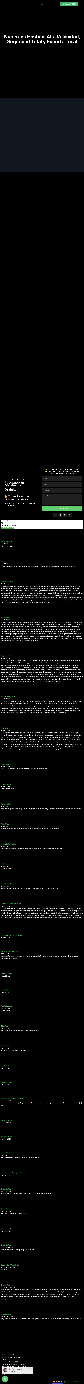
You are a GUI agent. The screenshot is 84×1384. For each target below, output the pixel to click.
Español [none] (59, 1381)
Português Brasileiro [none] (74, 1381)
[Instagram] (60, 515)
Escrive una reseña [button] (7, 528)
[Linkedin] (65, 515)
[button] (42, 3)
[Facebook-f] (55, 515)
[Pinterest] (70, 515)
